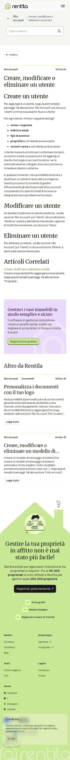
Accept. (12, 738)
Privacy (20, 731)
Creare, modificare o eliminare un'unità (26, 269)
